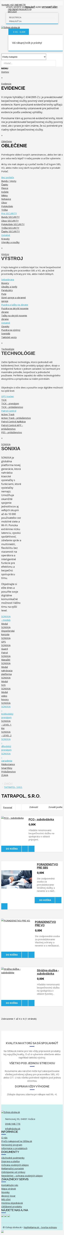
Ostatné (5, 235)
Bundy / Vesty (8, 180)
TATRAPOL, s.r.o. (13, 787)
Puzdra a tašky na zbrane (14, 304)
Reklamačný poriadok (12, 1168)
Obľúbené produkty (11, 1206)
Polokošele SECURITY (13, 224)
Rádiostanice (8, 764)
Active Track (7, 414)
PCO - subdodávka (41, 819)
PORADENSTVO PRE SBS (47, 866)
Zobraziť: (33, 807)
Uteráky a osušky (10, 242)
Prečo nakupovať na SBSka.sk (16, 1141)
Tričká (4, 209)
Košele (5, 191)
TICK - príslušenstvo (12, 407)
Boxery (5, 283)
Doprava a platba (10, 1161)
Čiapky (4, 184)
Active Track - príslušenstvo (16, 417)
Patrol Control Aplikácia (13, 421)
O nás (4, 1137)
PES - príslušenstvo (11, 432)
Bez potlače (7, 177)
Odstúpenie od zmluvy (13, 1172)
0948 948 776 (12, 1123)
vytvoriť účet (50, 7)
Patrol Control (8, 410)
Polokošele (7, 206)
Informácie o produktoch (14, 1148)
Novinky (5, 1192)
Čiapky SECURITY (10, 231)
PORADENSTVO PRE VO (45, 923)
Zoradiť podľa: (55, 807)
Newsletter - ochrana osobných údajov (22, 1175)
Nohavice (6, 198)
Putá (3, 293)
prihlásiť (30, 7)
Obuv (4, 202)
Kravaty (5, 238)
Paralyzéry (7, 290)
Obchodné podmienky (13, 1157)
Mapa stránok (8, 1188)
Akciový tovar (8, 1195)
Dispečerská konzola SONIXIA (7, 634)
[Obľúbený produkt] (25, 849)
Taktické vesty (9, 337)
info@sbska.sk (12, 1128)
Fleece (4, 188)
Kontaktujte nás (9, 1185)
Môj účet (6, 1199)
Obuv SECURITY (10, 220)
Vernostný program (11, 1144)
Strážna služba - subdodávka (48, 972)
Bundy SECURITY (10, 216)
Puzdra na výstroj (10, 329)
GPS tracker (7, 396)
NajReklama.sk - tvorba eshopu (40, 1227)
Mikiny (4, 195)
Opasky (5, 326)
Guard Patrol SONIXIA (5, 652)
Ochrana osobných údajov (15, 1164)
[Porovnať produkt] (31, 849)
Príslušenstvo (8, 771)
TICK (4, 399)
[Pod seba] (18, 807)
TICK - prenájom (10, 403)
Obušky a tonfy (9, 286)
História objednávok (12, 1202)
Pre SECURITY (9, 213)
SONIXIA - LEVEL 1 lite (6, 724)
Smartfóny (6, 767)
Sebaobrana (7, 279)
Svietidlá (5, 333)
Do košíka (12, 848)
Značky (8, 783)
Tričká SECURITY (10, 227)
